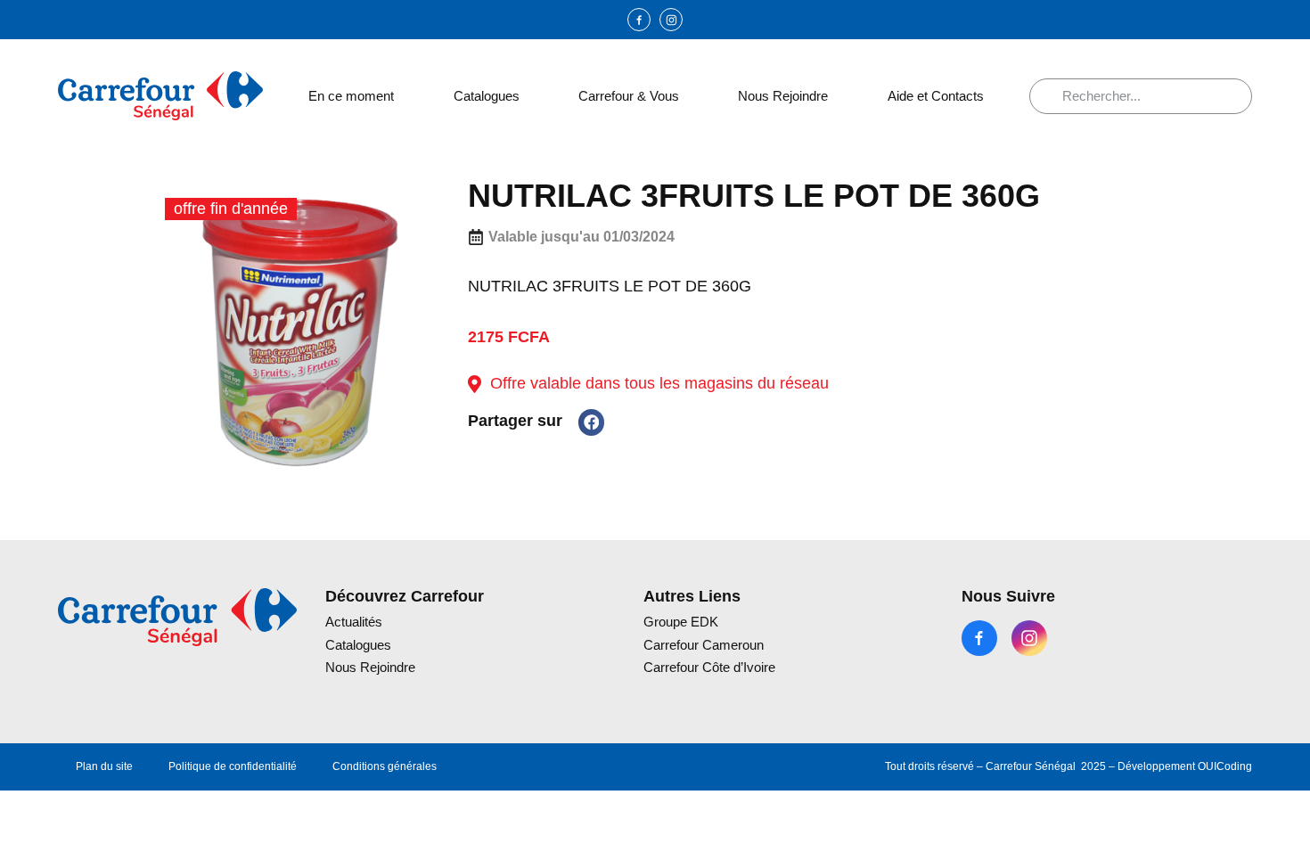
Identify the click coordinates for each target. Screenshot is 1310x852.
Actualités (353, 621)
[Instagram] (671, 19)
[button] (591, 422)
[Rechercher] (1052, 96)
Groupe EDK (680, 621)
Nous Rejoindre (783, 95)
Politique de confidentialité (232, 766)
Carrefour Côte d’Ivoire (709, 667)
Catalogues (487, 95)
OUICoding (1225, 766)
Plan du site (104, 766)
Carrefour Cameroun (703, 644)
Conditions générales (384, 766)
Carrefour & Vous (628, 95)
